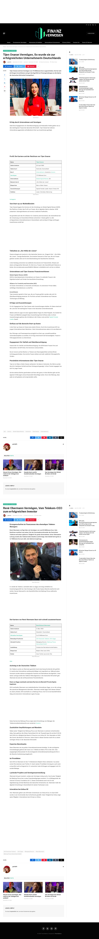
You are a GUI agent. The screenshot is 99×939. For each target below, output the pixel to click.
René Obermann (40, 851)
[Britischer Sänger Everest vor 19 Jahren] (73, 99)
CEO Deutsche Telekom (42, 638)
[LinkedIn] (4, 82)
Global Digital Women (42, 178)
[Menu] (4, 33)
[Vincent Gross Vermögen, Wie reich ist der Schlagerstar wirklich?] (12, 465)
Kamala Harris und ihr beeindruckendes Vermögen (32, 473)
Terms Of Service (87, 42)
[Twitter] (4, 78)
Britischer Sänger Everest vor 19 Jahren (87, 97)
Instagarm (13, 199)
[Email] (4, 90)
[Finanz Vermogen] (49, 33)
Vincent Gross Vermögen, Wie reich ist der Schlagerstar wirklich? (12, 474)
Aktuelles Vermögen (16, 635)
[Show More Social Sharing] (38, 66)
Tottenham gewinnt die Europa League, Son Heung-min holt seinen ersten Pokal (87, 79)
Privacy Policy (66, 42)
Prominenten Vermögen (19, 42)
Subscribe (91, 33)
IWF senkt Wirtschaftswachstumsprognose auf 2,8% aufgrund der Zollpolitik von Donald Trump (88, 70)
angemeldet (13, 489)
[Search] (93, 24)
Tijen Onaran (40, 162)
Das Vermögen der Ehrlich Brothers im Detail (53, 473)
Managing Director (29, 851)
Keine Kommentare (45, 62)
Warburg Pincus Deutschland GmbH (12, 854)
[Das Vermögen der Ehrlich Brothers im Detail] (54, 465)
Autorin (53, 172)
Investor (38, 723)
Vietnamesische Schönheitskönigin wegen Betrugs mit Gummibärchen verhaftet (86, 89)
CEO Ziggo (53, 638)
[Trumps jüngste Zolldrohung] (73, 62)
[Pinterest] (4, 86)
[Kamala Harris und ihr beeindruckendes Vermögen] (33, 465)
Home (8, 42)
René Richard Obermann (43, 625)
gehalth (9, 62)
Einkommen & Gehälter (35, 42)
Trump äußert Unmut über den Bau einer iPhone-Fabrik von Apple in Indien (87, 106)
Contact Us (76, 42)
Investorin (28, 431)
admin (71, 54)
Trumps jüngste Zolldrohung (87, 59)
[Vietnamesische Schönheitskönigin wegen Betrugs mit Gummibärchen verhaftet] (73, 89)
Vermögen (13, 175)
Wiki (11, 661)
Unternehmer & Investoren (52, 42)
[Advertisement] (49, 11)
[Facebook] (4, 74)
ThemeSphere (58, 933)
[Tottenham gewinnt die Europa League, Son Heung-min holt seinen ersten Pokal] (73, 80)
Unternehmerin (40, 172)
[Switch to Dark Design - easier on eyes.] (95, 24)
